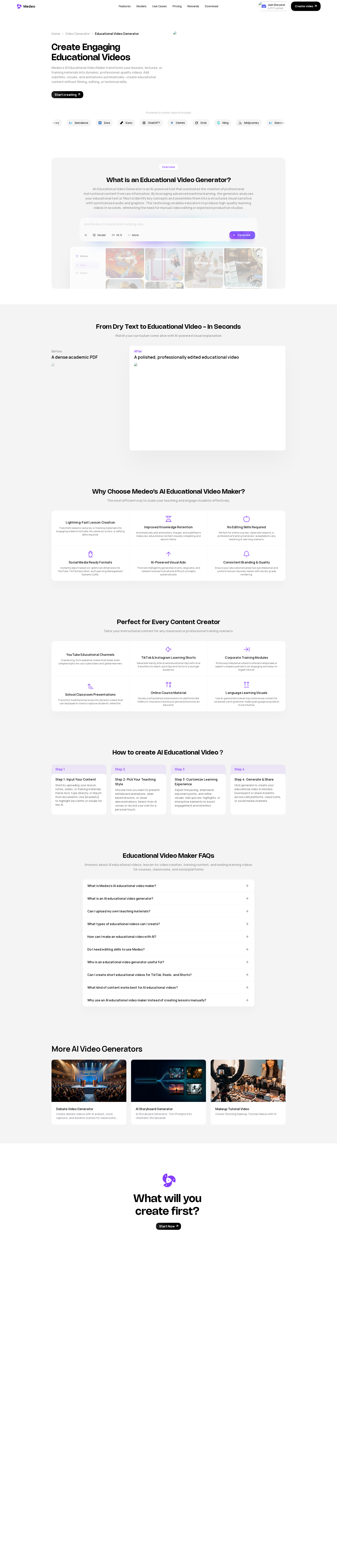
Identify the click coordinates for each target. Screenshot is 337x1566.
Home (55, 33)
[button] (124, 6)
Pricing (177, 6)
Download (211, 6)
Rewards (193, 6)
